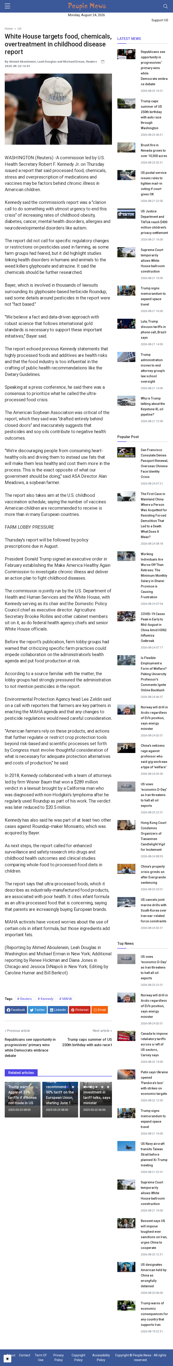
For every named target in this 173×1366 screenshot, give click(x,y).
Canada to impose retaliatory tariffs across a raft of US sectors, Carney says (154, 1044)
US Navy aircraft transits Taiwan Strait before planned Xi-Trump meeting (154, 1154)
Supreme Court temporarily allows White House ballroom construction (153, 260)
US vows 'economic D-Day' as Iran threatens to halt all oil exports (154, 794)
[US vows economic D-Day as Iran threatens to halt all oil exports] (126, 787)
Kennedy (46, 999)
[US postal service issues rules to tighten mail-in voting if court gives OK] (126, 176)
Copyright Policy (78, 1357)
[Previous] (12, 1101)
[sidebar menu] (7, 6)
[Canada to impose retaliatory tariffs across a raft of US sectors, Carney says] (126, 1037)
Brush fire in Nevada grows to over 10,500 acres (154, 150)
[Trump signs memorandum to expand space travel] (126, 291)
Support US (159, 20)
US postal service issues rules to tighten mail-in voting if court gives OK (153, 183)
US (19, 28)
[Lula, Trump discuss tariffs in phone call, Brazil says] (126, 325)
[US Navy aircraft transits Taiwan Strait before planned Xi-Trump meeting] (126, 1147)
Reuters (25, 999)
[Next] (104, 1101)
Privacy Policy (58, 1357)
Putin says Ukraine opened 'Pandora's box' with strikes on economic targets (154, 1082)
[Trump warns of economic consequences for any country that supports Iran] (126, 1306)
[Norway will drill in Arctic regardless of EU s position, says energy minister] (126, 710)
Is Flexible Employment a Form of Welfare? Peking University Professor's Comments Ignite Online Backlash (154, 674)
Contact (24, 1355)
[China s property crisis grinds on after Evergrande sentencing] (126, 870)
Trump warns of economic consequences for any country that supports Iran (154, 1314)
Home (9, 28)
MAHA (66, 999)
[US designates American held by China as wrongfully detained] (126, 1268)
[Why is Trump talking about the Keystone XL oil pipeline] (126, 401)
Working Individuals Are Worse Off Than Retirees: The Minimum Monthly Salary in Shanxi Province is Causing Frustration (154, 575)
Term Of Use (41, 1357)
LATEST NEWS (129, 39)
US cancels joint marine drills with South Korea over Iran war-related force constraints (153, 910)
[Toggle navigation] (165, 6)
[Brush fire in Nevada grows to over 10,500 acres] (126, 147)
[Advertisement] (58, 1157)
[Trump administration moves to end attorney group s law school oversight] (126, 358)
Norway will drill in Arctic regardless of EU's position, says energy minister (154, 718)
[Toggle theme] (7, 1358)
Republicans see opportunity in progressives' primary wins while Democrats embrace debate (154, 68)
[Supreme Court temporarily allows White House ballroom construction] (126, 253)
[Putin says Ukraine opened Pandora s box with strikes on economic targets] (126, 1075)
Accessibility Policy (101, 1357)
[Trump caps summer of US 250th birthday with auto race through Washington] (126, 104)
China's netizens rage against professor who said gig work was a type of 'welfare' (154, 756)
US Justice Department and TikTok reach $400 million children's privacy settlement (154, 222)
